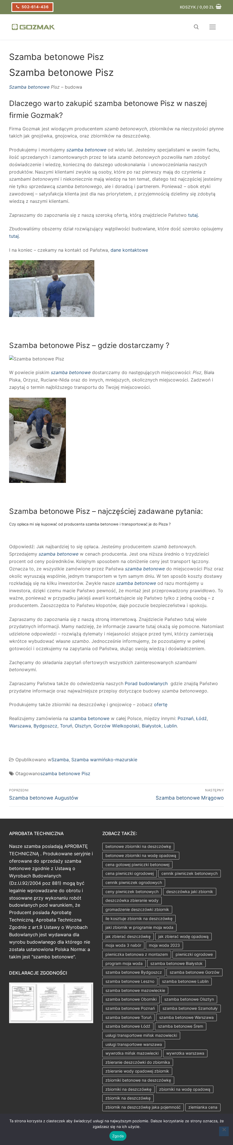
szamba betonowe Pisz (65, 773)
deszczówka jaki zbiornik (189, 891)
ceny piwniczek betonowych (132, 891)
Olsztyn (83, 726)
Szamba (60, 759)
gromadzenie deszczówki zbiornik (137, 909)
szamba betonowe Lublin (185, 981)
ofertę (160, 704)
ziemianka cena (202, 1107)
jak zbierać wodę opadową (183, 936)
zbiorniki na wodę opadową (184, 1089)
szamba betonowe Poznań (130, 1008)
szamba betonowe (86, 150)
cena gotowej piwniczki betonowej (137, 864)
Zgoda (118, 1136)
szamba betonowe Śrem (180, 1026)
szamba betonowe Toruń (128, 1017)
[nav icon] (212, 27)
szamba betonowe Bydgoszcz (133, 972)
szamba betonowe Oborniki (131, 999)
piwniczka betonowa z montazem (136, 954)
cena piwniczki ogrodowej (129, 873)
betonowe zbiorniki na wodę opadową (140, 855)
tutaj (14, 236)
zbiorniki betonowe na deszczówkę (138, 1080)
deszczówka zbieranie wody (132, 900)
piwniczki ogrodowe (194, 954)
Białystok (151, 726)
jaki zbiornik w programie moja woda (139, 927)
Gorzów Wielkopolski (116, 726)
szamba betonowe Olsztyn (189, 999)
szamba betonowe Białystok (176, 963)
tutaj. (193, 215)
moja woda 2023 (164, 945)
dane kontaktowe (129, 250)
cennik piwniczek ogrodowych (133, 882)
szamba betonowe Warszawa (186, 1017)
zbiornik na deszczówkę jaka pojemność (143, 1107)
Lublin (170, 726)
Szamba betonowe (29, 87)
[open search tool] (196, 27)
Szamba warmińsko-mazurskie (104, 759)
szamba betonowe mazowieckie (135, 990)
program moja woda (124, 963)
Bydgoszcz (45, 726)
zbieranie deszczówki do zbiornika (137, 1062)
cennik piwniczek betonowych (189, 873)
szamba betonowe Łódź (127, 1026)
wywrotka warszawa (185, 1053)
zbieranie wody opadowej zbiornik (137, 1071)
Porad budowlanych (146, 683)
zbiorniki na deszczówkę (128, 1089)
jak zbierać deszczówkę (128, 936)
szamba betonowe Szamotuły (190, 1008)
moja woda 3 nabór (123, 945)
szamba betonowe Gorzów (194, 972)
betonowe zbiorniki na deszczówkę (138, 846)
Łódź (201, 718)
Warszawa (20, 726)
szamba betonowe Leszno (129, 981)
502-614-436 (34, 7)
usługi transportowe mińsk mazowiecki (141, 1035)
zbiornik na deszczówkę (128, 1098)
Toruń (66, 726)
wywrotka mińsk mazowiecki (132, 1053)
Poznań (186, 718)
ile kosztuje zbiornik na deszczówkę (138, 918)
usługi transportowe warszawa (133, 1044)
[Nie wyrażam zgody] (224, 1131)
